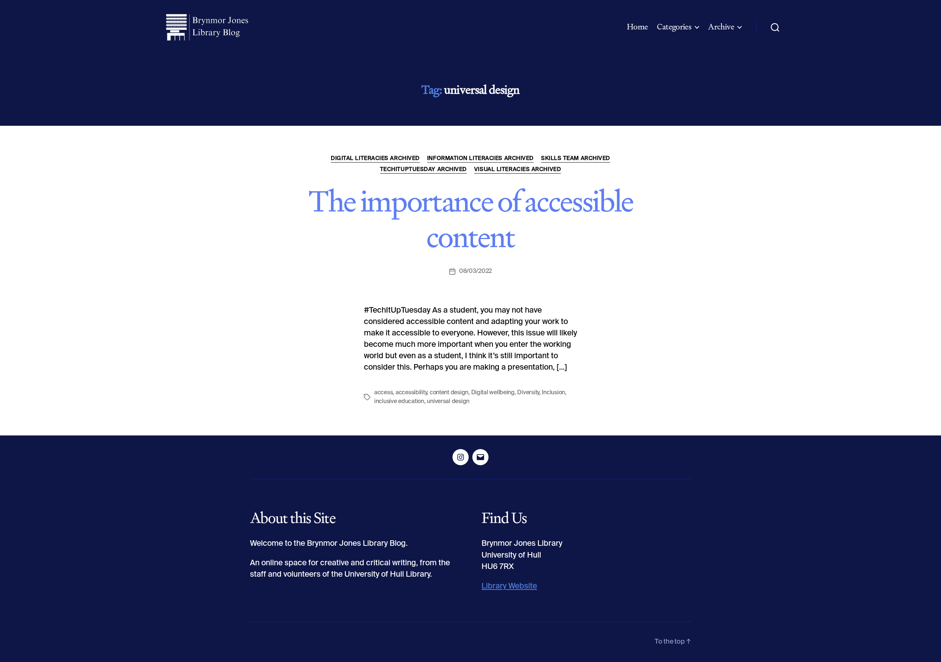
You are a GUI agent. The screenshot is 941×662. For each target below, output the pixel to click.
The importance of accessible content (470, 219)
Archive (721, 27)
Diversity (528, 393)
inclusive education (399, 402)
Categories (674, 27)
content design (449, 393)
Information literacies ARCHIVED (480, 158)
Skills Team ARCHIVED (575, 158)
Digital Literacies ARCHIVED (375, 158)
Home (637, 27)
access (383, 393)
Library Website (509, 586)
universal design (448, 402)
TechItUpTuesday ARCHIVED (423, 169)
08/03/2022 (475, 271)
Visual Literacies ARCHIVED (517, 169)
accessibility (411, 393)
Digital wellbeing (493, 393)
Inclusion (553, 393)
